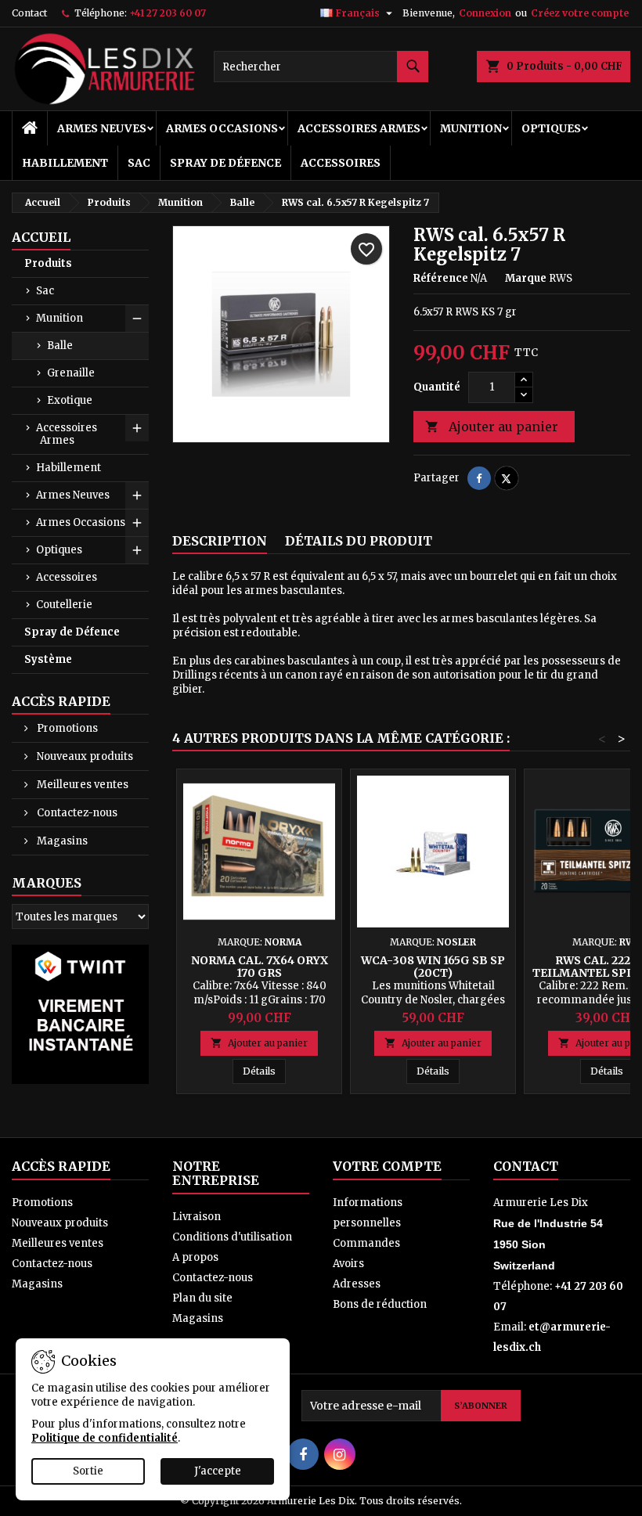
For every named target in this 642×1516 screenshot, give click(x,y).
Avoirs (348, 1263)
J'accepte (217, 1471)
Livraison (196, 1216)
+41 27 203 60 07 (167, 13)
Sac (139, 163)
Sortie (88, 1471)
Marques (46, 883)
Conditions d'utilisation (232, 1237)
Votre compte (387, 1166)
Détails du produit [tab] (358, 541)
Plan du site (202, 1298)
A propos (195, 1257)
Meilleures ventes (81, 784)
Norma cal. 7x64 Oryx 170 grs (259, 966)
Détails (264, 1070)
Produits (48, 263)
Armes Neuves (101, 128)
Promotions (66, 728)
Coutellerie (64, 604)
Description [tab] (219, 541)
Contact (29, 13)
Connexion (485, 13)
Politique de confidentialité (104, 1438)
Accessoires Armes (359, 128)
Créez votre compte (580, 13)
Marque (525, 278)
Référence (440, 278)
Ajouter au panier (491, 426)
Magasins (61, 841)
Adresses (357, 1284)
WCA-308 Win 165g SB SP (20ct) (433, 966)
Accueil (41, 237)
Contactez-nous (75, 812)
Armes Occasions (222, 128)
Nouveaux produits (83, 756)
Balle (60, 345)
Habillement (65, 163)
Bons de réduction (380, 1304)
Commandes (366, 1243)
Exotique (69, 400)
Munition (471, 128)
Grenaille (71, 373)
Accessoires (341, 163)
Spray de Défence (225, 163)
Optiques (551, 128)
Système (48, 659)
